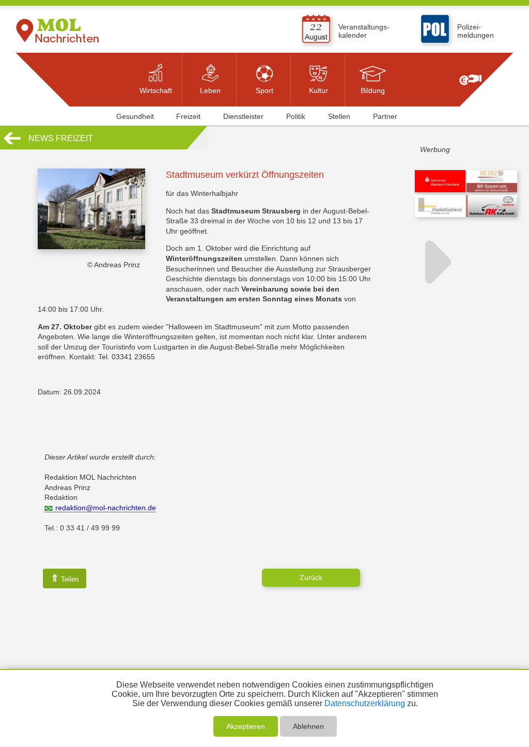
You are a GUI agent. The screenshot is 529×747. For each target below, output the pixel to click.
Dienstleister (243, 116)
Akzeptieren (245, 726)
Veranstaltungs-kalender (364, 31)
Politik (295, 116)
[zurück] (12, 143)
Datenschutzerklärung (364, 703)
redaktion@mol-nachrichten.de (105, 508)
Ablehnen (308, 726)
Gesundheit (135, 116)
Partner (385, 116)
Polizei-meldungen (475, 31)
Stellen (339, 116)
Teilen (65, 578)
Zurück (311, 577)
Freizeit (188, 116)
